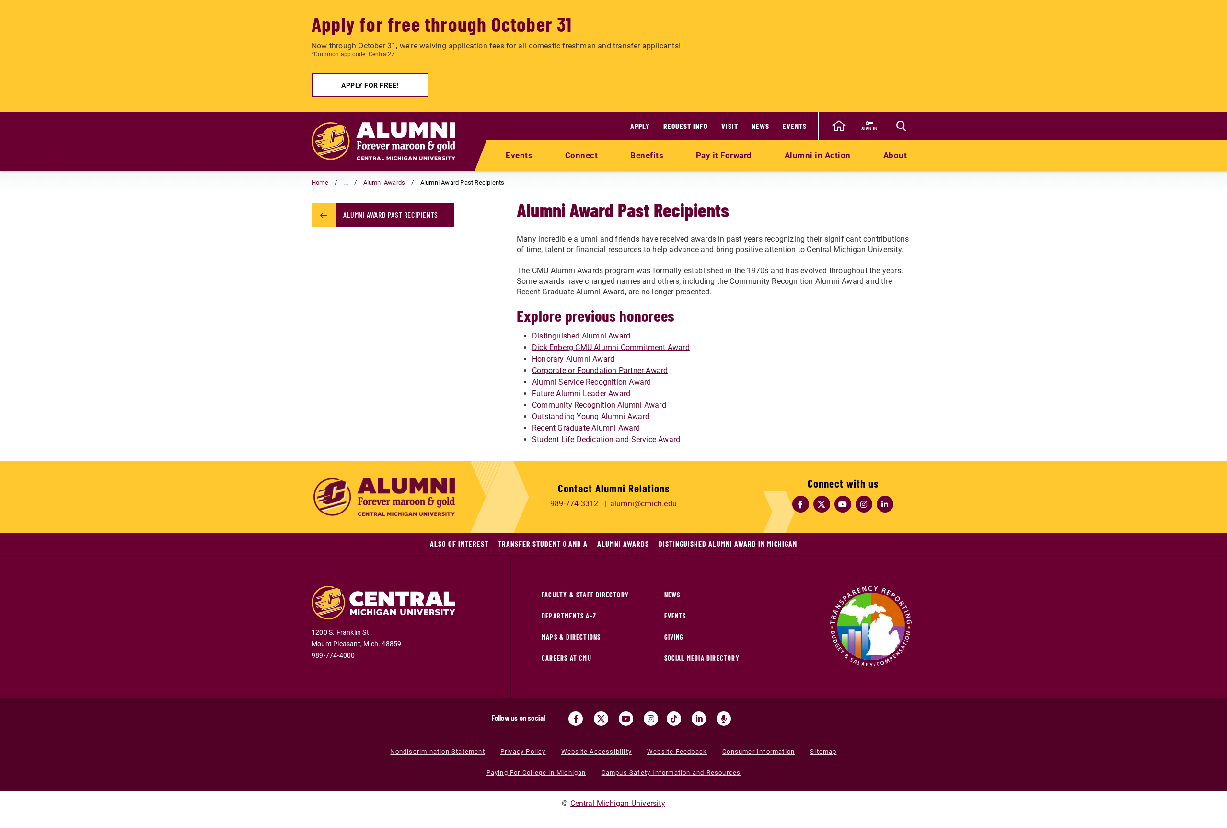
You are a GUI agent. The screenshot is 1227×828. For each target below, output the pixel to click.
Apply (640, 125)
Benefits (646, 155)
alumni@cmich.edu (643, 503)
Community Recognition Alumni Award (599, 404)
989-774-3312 (574, 503)
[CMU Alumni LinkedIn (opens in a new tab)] (885, 504)
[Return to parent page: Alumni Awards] (324, 215)
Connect (581, 155)
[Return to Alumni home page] (383, 141)
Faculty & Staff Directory (585, 595)
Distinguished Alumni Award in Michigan (728, 543)
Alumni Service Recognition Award (591, 381)
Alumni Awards (384, 182)
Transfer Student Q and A (543, 543)
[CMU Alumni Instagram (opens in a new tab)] (864, 504)
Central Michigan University (617, 803)
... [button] (345, 182)
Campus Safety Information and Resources (671, 772)
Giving (674, 637)
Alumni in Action (818, 155)
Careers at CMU (566, 658)
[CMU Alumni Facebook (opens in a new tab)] (800, 504)
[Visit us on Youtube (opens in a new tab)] (626, 718)
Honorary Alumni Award (573, 358)
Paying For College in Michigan (536, 772)
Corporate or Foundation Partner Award (600, 370)
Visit (729, 125)
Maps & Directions (571, 637)
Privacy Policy (523, 751)
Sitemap (823, 751)
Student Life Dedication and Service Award (606, 439)
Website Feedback (677, 751)
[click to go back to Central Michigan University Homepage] (839, 126)
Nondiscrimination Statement (437, 751)
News (760, 125)
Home (320, 182)
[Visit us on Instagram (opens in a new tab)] (650, 718)
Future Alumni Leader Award (581, 393)
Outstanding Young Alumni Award (590, 416)
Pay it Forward (724, 155)
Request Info (685, 125)
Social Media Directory (702, 658)
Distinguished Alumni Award (581, 335)
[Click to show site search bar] (901, 126)
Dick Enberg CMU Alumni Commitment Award (611, 347)
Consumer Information (758, 751)
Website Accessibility (596, 751)
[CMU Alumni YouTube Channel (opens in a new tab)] (843, 504)
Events (795, 125)
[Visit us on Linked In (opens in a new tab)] (698, 718)
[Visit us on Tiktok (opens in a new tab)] (673, 718)
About (895, 155)
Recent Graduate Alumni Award (586, 427)
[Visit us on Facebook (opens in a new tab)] (575, 718)
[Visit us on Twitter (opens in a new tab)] (601, 718)
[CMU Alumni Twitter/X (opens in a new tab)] (822, 504)
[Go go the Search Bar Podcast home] (723, 718)
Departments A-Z (569, 616)
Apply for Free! (370, 85)
